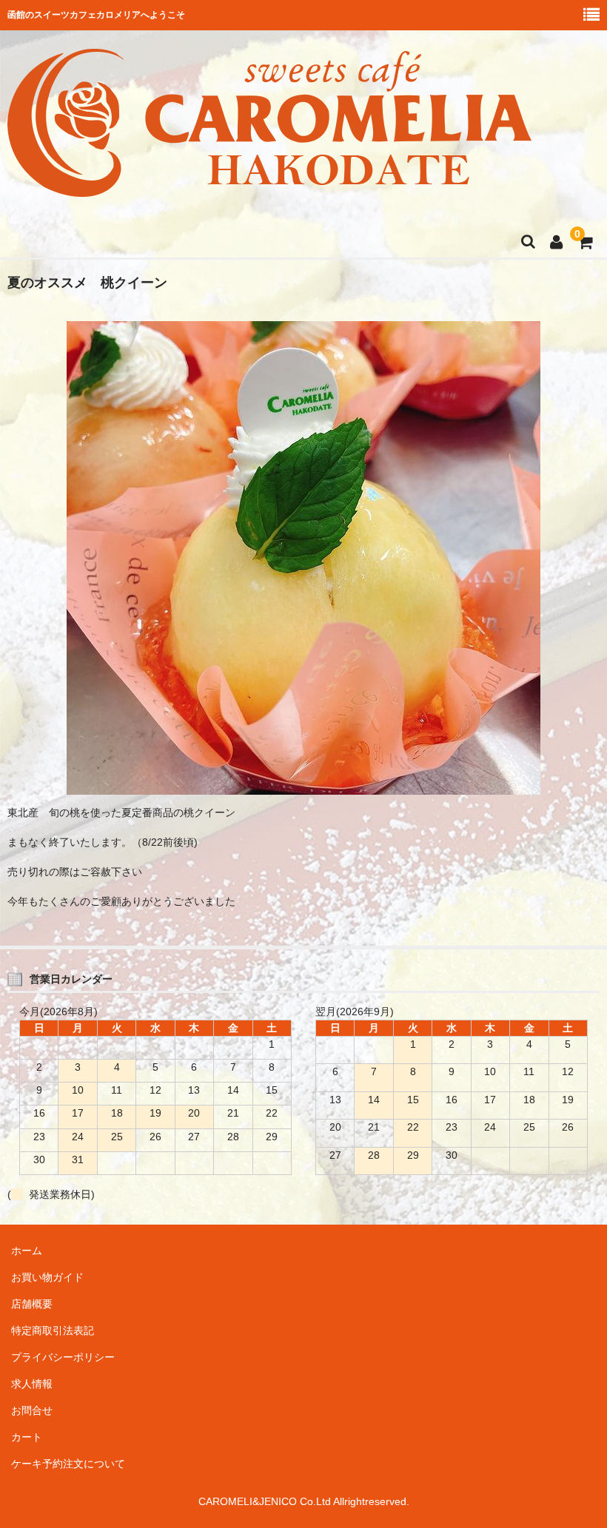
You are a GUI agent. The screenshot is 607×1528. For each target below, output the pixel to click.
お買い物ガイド (47, 1277)
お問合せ (32, 1410)
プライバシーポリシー (63, 1357)
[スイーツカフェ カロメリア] (269, 187)
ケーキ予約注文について (68, 1464)
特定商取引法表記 (52, 1330)
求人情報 (32, 1384)
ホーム (26, 1250)
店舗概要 (32, 1304)
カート (26, 1437)
